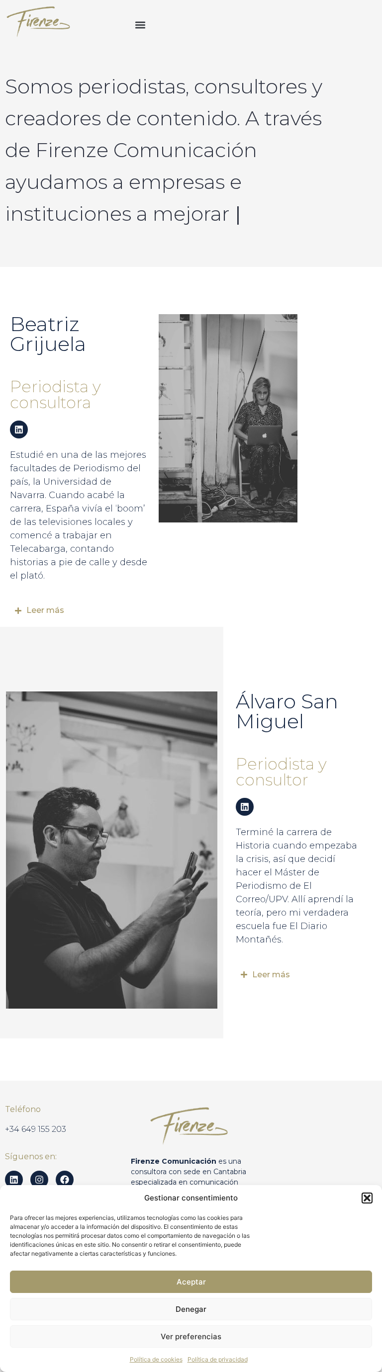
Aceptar (191, 1281)
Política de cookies (156, 1359)
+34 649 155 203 (35, 1129)
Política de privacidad (218, 1359)
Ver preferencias (191, 1336)
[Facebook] (65, 1180)
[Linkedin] (19, 429)
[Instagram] (39, 1180)
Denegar (191, 1309)
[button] (367, 1198)
